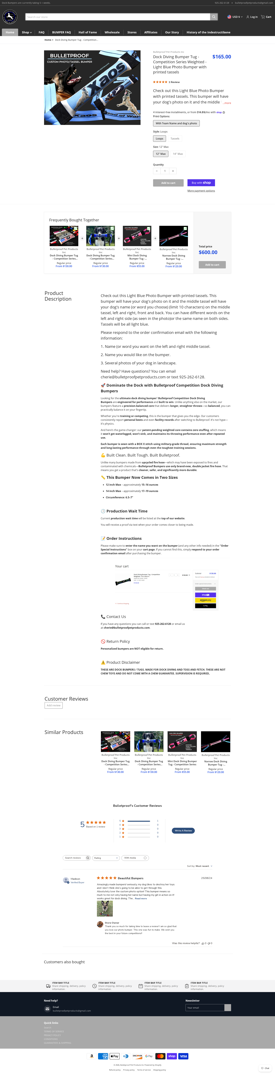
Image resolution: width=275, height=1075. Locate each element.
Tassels (175, 138)
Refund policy (115, 1070)
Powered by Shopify (153, 1065)
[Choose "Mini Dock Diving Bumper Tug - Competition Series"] (148, 228)
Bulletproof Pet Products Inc (132, 1065)
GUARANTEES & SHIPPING (57, 1042)
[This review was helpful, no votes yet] (203, 943)
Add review (53, 705)
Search (47, 1027)
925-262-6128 (222, 2)
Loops (159, 138)
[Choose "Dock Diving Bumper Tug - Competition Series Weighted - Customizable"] (75, 228)
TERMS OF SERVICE (54, 1031)
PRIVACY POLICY (52, 1035)
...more (227, 103)
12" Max (161, 154)
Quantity (158, 164)
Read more (141, 898)
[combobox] (120, 16)
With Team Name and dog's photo (176, 123)
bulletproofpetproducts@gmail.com (254, 2)
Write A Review (183, 830)
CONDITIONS (51, 1039)
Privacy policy (129, 1070)
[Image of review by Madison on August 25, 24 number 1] (105, 909)
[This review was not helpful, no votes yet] (209, 943)
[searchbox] (74, 857)
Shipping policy (159, 1070)
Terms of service (144, 1070)
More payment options (201, 190)
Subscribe (227, 1007)
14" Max (178, 154)
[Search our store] (214, 16)
